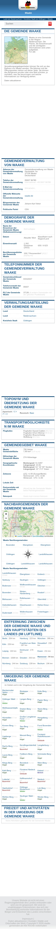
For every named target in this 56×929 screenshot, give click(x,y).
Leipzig (5, 651)
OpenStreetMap (38, 536)
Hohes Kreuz (43, 605)
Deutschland (28, 311)
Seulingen (24, 580)
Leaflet (19, 536)
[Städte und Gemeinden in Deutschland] (28, 5)
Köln (4, 644)
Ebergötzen (28, 545)
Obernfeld (42, 599)
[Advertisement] (28, 121)
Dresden (23, 658)
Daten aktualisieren (12, 81)
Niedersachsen (29, 316)
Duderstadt (7, 613)
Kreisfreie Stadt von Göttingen (35, 19)
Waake (28, 13)
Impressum (27, 919)
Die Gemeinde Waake (22, 31)
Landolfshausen (45, 554)
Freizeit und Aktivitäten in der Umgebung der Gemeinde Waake (26, 812)
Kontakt (32, 921)
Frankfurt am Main (28, 643)
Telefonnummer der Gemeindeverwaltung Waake (24, 268)
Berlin (4, 638)
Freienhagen (43, 612)
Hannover (42, 657)
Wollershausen (26, 612)
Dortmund (24, 650)
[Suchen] (50, 24)
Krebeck (41, 574)
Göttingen (27, 321)
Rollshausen (25, 598)
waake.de (29, 196)
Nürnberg (6, 664)
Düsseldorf (42, 643)
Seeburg (6, 580)
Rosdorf (41, 593)
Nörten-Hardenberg (25, 592)
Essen (40, 651)
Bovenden (10, 545)
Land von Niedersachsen (12, 19)
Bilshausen (7, 599)
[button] (6, 514)
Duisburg (24, 664)
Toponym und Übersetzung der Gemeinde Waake (20, 403)
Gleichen (41, 586)
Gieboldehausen (9, 605)
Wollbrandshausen (28, 585)
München (42, 638)
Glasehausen (25, 605)
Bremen (5, 658)
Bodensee (6, 586)
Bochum (41, 664)
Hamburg (24, 638)
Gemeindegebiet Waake (25, 445)
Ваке (32, 413)
